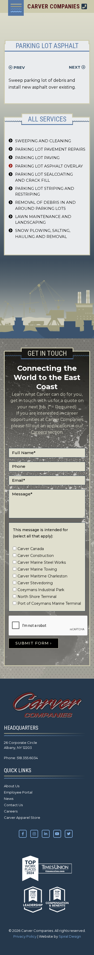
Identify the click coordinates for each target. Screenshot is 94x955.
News (8, 798)
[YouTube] (57, 834)
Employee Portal (18, 792)
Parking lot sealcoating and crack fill (44, 177)
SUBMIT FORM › (33, 643)
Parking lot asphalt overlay (49, 166)
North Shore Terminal (36, 596)
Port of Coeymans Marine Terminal (49, 603)
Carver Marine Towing (37, 569)
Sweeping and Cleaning (43, 140)
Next (75, 67)
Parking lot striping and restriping (44, 191)
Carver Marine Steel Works (41, 562)
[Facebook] (23, 834)
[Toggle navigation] (16, 8)
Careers (39, 432)
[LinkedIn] (46, 834)
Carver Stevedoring (35, 583)
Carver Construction (35, 555)
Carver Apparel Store (22, 817)
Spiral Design (70, 936)
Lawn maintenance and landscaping (43, 219)
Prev (19, 67)
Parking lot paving (37, 157)
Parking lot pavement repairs (50, 149)
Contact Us (13, 805)
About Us (11, 786)
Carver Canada (30, 548)
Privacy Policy (25, 936)
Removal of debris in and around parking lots (45, 205)
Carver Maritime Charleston (42, 576)
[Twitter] (69, 834)
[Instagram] (34, 834)
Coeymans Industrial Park (40, 589)
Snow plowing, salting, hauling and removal (42, 233)
